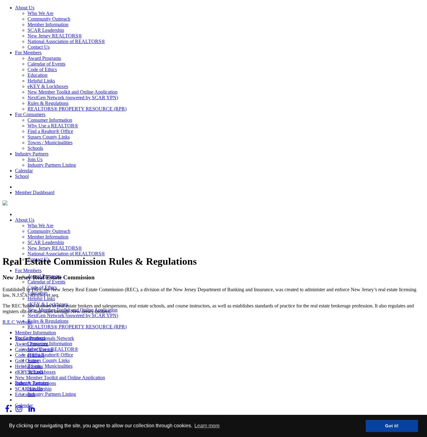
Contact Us (39, 47)
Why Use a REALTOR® (53, 125)
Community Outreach (49, 19)
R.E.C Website (17, 322)
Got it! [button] (392, 425)
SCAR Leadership (46, 30)
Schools (35, 148)
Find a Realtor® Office (50, 131)
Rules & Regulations (48, 103)
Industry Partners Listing (52, 165)
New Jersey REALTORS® (55, 35)
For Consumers (30, 114)
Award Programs (44, 58)
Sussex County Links (49, 137)
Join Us (35, 159)
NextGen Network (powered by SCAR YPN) (73, 97)
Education (38, 75)
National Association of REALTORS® (66, 41)
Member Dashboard (34, 192)
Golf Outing (27, 360)
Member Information (48, 24)
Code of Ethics (42, 69)
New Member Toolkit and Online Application (73, 92)
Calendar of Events (46, 63)
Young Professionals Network (44, 338)
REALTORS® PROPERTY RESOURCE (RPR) (77, 108)
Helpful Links (41, 80)
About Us (24, 7)
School (22, 176)
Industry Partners (31, 153)
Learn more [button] (207, 425)
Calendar (24, 170)
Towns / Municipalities (50, 142)
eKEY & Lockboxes (48, 86)
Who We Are (40, 13)
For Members (28, 52)
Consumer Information (50, 120)
